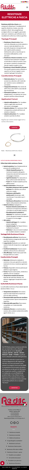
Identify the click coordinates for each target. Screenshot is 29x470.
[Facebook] (11, 423)
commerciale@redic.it (15, 416)
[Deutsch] (25, 1)
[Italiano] (22, 1)
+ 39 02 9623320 (14, 413)
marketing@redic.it (20, 418)
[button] (27, 7)
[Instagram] (14, 423)
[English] (24, 1)
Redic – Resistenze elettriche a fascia (11, 150)
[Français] (27, 1)
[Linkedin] (17, 423)
